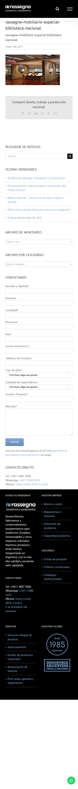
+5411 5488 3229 (29, 480)
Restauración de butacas (17, 669)
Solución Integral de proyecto (20, 637)
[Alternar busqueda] (57, 9)
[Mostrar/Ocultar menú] (70, 9)
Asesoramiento (17, 647)
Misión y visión (53, 504)
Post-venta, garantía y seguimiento (21, 681)
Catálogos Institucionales (53, 577)
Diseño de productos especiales (20, 657)
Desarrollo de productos (52, 526)
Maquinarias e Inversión (52, 514)
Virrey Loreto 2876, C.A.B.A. (32, 484)
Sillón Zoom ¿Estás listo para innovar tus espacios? (39, 209)
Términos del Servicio (29, 455)
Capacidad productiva (57, 535)
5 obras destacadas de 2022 (25, 217)
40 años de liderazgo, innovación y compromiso (36, 178)
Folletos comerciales (57, 567)
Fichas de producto (55, 559)
